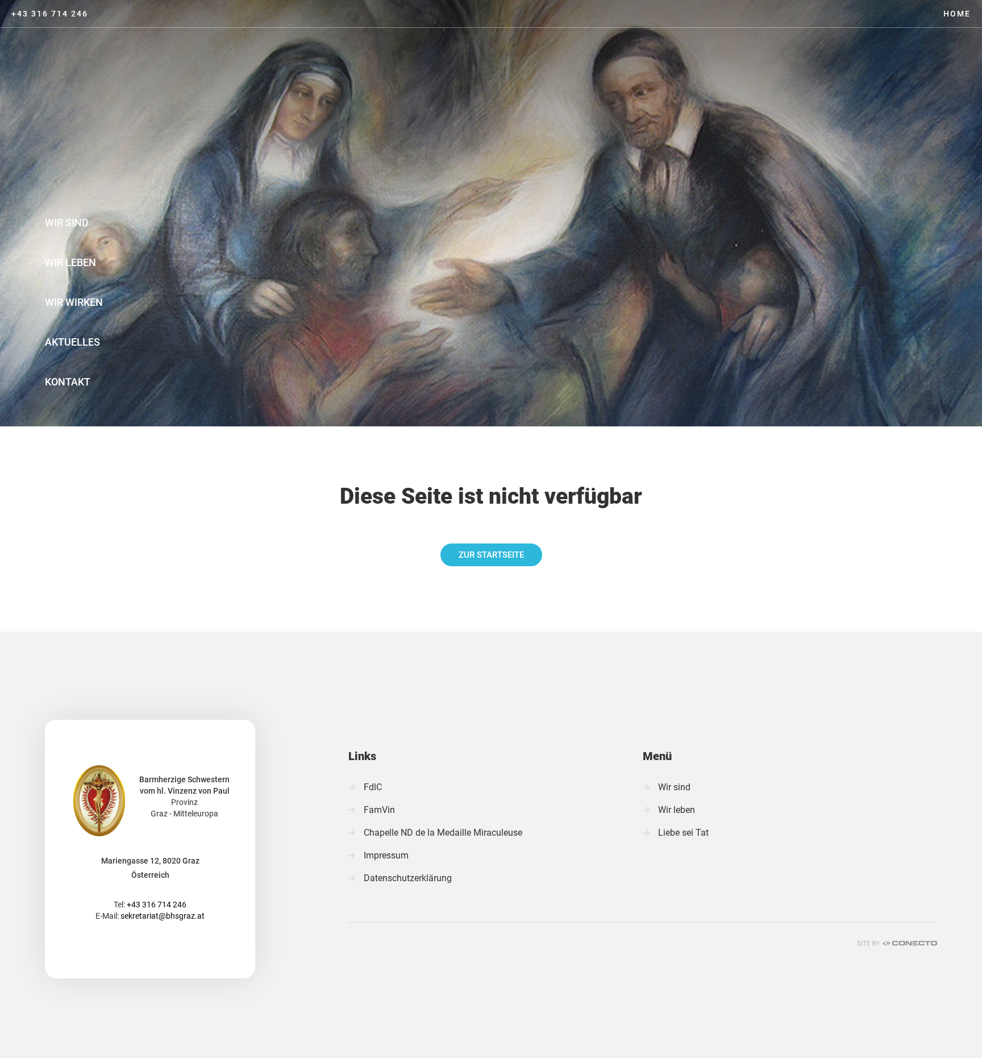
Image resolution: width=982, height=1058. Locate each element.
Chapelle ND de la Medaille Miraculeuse (443, 832)
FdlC (373, 787)
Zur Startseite (491, 555)
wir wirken (74, 302)
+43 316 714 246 (49, 13)
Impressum (386, 855)
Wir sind (67, 223)
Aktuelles (72, 342)
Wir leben (70, 262)
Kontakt (67, 382)
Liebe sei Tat (683, 832)
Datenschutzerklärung (408, 878)
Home (957, 13)
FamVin (379, 809)
